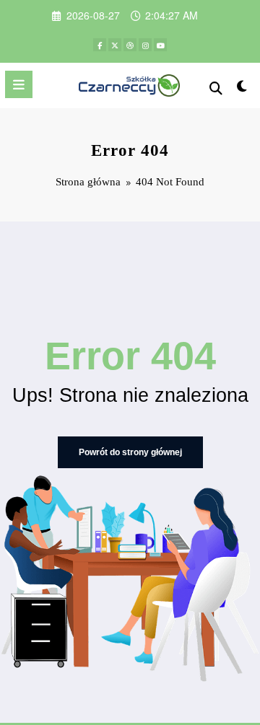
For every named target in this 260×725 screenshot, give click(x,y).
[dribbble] (130, 44)
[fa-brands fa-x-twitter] (114, 44)
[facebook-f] (99, 44)
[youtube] (160, 44)
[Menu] (18, 84)
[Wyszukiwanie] (216, 87)
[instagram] (145, 44)
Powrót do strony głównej (130, 452)
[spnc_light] (242, 88)
